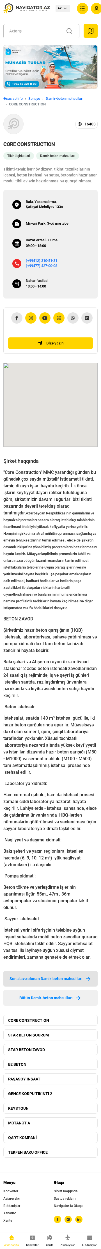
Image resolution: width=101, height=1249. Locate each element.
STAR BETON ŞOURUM (28, 1035)
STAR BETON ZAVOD (26, 1049)
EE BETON (17, 1064)
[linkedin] (78, 1219)
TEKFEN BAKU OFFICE (28, 1152)
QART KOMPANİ (22, 1137)
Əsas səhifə (13, 98)
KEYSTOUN (18, 1108)
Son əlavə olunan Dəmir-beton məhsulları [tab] (46, 978)
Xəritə (7, 1221)
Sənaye (34, 98)
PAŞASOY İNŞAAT (24, 1079)
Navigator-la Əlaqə (68, 1206)
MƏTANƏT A (19, 1123)
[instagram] (68, 1219)
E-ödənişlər (11, 1206)
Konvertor (10, 1191)
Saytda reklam (64, 1199)
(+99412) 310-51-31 (41, 260)
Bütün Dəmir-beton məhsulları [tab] (46, 998)
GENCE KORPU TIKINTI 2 (30, 1093)
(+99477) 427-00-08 (41, 266)
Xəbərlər (9, 1213)
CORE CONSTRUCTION (28, 1020)
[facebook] (57, 1219)
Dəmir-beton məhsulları (64, 98)
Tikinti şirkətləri (18, 156)
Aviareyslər (11, 1199)
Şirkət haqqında (66, 1191)
